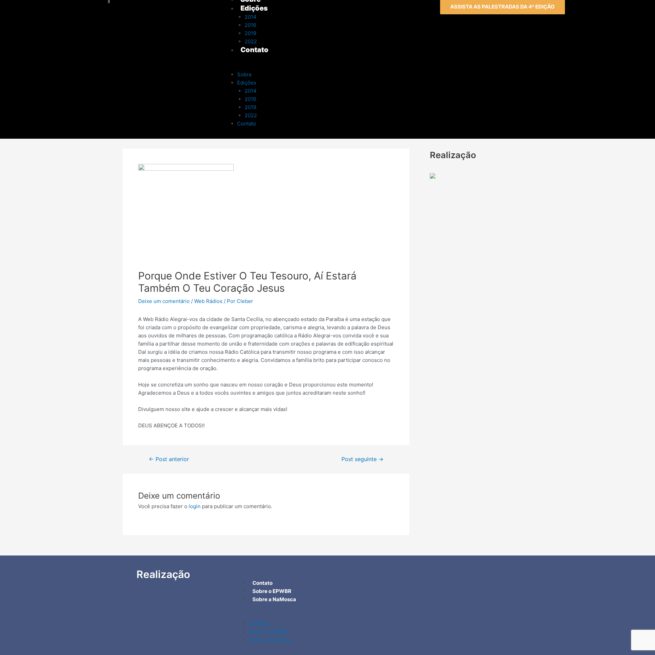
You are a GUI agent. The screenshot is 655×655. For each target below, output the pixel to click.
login (195, 506)
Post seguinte (362, 459)
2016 (250, 99)
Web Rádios (208, 301)
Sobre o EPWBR (268, 631)
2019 (250, 107)
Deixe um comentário (164, 301)
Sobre (244, 74)
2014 (251, 91)
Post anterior (169, 459)
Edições (246, 82)
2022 (251, 115)
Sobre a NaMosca (270, 640)
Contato (246, 123)
